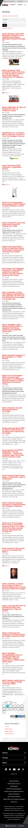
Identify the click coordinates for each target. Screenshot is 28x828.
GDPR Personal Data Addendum (14, 788)
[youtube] (14, 769)
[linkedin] (6, 769)
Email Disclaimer (14, 786)
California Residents (14, 781)
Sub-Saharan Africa (10, 1)
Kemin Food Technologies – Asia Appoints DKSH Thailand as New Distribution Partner (13, 204)
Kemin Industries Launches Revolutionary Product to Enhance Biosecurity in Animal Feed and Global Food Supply (14, 586)
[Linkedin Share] (19, 716)
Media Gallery (8, 729)
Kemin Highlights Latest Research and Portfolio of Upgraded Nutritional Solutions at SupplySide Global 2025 (12, 328)
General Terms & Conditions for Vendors (14, 791)
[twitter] (19, 769)
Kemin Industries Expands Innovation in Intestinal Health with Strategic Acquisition (13, 504)
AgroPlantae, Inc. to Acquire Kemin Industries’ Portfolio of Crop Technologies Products (13, 134)
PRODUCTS (13, 4)
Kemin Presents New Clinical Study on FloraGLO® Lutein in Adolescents (13, 477)
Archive (7, 726)
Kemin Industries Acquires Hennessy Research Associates (12, 409)
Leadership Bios (9, 733)
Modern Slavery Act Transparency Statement (14, 799)
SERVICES (20, 4)
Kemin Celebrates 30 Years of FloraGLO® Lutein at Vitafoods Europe (13, 109)
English (21, 1)
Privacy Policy (14, 801)
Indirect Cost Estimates (13, 794)
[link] (14, 748)
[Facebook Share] (21, 716)
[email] (14, 716)
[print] (24, 716)
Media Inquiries (9, 731)
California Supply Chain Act (14, 783)
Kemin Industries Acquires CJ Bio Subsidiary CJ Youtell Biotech (13, 357)
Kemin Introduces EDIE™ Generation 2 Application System (12, 167)
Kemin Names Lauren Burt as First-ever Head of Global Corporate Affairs (13, 682)
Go (5, 25)
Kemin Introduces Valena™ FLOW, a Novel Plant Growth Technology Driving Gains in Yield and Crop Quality (13, 249)
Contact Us (14, 774)
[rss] (11, 716)
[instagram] (23, 769)
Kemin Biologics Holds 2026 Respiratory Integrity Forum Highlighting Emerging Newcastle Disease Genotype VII (13, 37)
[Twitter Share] (16, 716)
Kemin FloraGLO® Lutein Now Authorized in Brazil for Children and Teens (13, 224)
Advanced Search (7, 28)
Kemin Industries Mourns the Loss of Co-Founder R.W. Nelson (13, 550)
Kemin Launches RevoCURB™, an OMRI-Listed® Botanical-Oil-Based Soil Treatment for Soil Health (13, 430)
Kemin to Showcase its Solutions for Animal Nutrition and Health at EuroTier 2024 (13, 634)
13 (22, 709)
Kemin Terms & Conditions (14, 796)
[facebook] (10, 769)
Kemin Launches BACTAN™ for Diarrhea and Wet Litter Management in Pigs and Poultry (14, 608)
